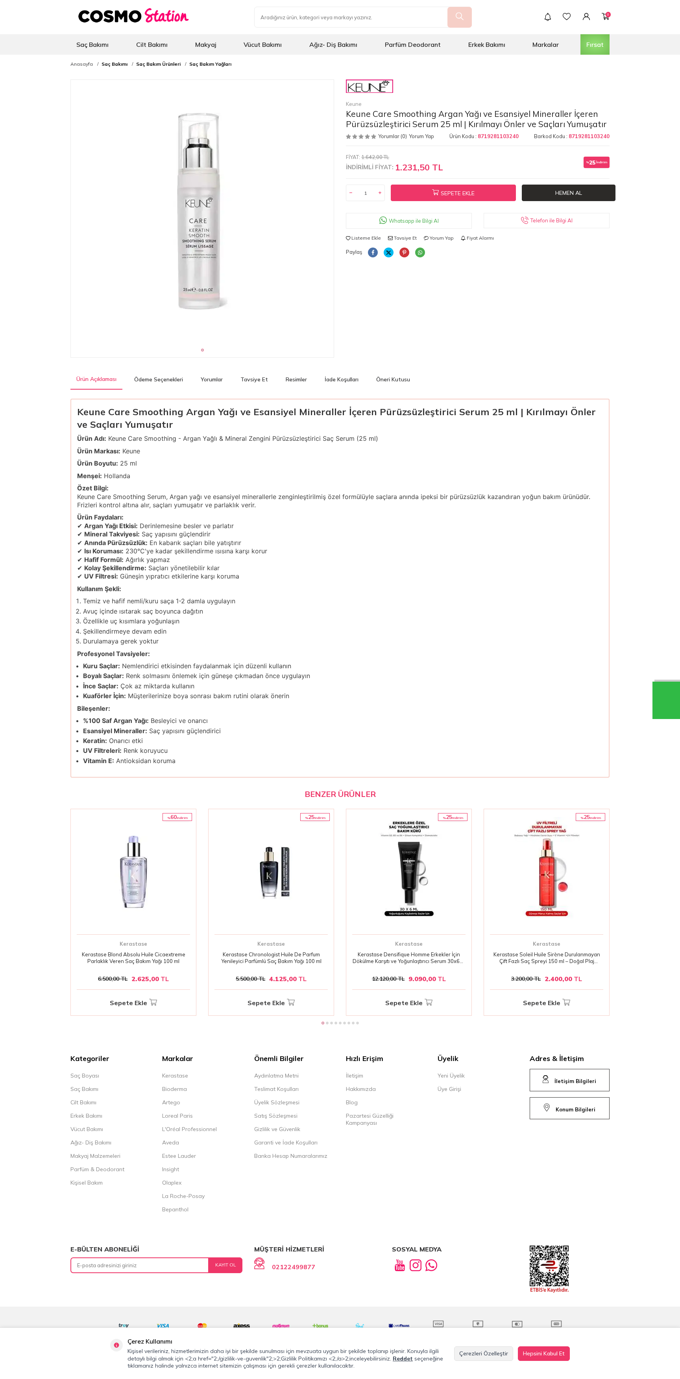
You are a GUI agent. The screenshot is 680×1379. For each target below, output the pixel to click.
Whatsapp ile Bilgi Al (414, 221)
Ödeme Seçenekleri (158, 379)
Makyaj (205, 44)
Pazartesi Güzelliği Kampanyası (370, 1119)
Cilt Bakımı (152, 44)
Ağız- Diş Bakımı (333, 44)
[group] (202, 211)
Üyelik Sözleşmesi (276, 1102)
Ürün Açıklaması (96, 379)
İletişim (354, 1075)
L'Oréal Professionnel (189, 1129)
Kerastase (133, 944)
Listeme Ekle (365, 238)
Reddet (403, 1358)
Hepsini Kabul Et (544, 1353)
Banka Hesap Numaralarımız (290, 1155)
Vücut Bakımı (263, 44)
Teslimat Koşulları (276, 1088)
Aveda (170, 1142)
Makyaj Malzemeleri (95, 1155)
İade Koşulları (341, 379)
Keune (354, 103)
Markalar (545, 44)
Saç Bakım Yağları (210, 64)
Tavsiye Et (405, 238)
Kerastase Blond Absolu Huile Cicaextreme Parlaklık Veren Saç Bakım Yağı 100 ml (133, 957)
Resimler (296, 379)
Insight (170, 1169)
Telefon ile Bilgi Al (551, 220)
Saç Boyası (84, 1075)
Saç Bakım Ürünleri (158, 64)
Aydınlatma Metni (276, 1075)
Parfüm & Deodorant (97, 1169)
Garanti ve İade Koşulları (286, 1142)
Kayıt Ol (225, 1265)
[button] (202, 350)
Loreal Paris (177, 1115)
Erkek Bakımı (486, 44)
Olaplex (171, 1182)
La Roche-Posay (183, 1196)
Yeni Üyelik (451, 1075)
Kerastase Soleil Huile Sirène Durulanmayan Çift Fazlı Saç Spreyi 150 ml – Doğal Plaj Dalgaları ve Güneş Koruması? (546, 958)
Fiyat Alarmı (480, 238)
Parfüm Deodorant (413, 44)
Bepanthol (175, 1209)
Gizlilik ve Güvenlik (277, 1129)
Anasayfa (81, 64)
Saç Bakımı (92, 44)
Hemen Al (568, 192)
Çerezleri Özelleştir (483, 1353)
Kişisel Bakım (86, 1182)
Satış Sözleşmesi (276, 1115)
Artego (171, 1102)
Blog (352, 1102)
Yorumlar (212, 379)
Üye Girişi (449, 1088)
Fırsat (595, 44)
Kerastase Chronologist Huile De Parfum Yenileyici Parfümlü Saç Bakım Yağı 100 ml (271, 957)
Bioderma (174, 1088)
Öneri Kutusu (393, 379)
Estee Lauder (179, 1155)
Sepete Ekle (458, 193)
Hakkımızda (361, 1088)
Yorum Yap (421, 136)
